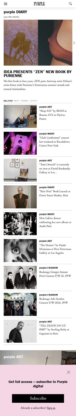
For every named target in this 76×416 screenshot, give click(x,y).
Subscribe (38, 398)
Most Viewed (21, 101)
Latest (33, 101)
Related (8, 101)
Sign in (51, 408)
